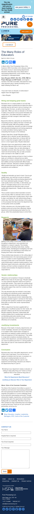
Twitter (28, 19)
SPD (12, 416)
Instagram (21, 19)
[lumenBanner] (17, 31)
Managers (7, 416)
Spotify (18, 19)
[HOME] (5, 25)
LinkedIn (11, 19)
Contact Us (16, 481)
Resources (21, 479)
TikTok (15, 19)
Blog (5, 414)
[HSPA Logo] (15, 488)
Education (11, 414)
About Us (12, 479)
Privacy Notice (26, 481)
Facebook (24, 19)
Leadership (24, 414)
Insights (17, 414)
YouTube (31, 19)
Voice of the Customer (22, 416)
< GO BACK (9, 45)
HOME (4, 479)
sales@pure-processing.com (9, 504)
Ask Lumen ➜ (26, 31)
